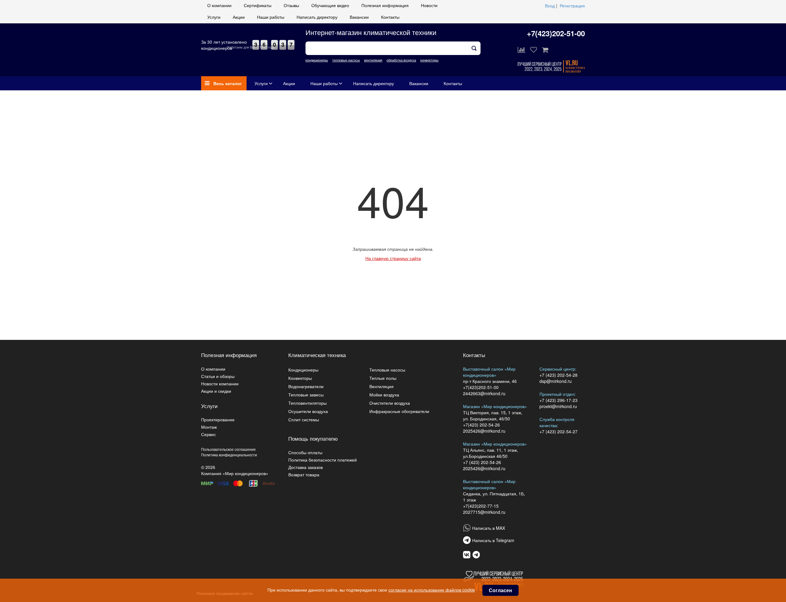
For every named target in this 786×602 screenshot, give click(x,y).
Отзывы (291, 5)
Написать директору (317, 17)
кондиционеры (316, 59)
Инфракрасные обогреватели (399, 411)
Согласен (500, 590)
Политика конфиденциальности (229, 454)
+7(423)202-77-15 (481, 506)
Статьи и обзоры (218, 376)
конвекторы (429, 59)
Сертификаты (257, 5)
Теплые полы (382, 378)
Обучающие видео (330, 5)
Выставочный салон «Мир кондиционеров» (489, 372)
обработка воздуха (401, 59)
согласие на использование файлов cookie (431, 590)
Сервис (208, 434)
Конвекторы (300, 378)
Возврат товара (303, 474)
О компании (219, 5)
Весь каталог (227, 83)
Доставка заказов (305, 467)
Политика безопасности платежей (322, 460)
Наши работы (270, 17)
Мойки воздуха (384, 394)
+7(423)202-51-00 (556, 33)
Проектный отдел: (557, 394)
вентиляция (373, 59)
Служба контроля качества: (556, 422)
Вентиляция (381, 386)
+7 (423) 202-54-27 (558, 431)
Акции (239, 17)
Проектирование (218, 419)
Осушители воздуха (308, 411)
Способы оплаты (305, 452)
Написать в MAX (488, 528)
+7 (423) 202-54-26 (482, 462)
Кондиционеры (303, 370)
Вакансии (359, 17)
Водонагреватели (306, 386)
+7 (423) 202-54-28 (558, 375)
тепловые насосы (346, 59)
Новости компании (220, 383)
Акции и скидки (216, 391)
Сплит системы (303, 419)
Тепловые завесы (306, 394)
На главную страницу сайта (393, 258)
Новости (429, 5)
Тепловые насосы (387, 370)
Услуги (213, 17)
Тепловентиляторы (307, 403)
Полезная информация (385, 5)
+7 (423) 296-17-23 (558, 400)
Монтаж (209, 427)
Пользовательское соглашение (228, 449)
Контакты (390, 17)
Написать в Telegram (493, 540)
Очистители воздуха (389, 403)
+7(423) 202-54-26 (481, 425)
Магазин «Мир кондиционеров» (495, 406)
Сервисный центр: (557, 369)
